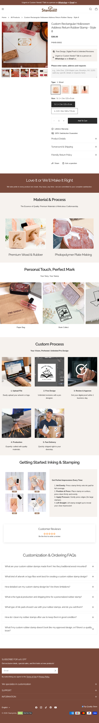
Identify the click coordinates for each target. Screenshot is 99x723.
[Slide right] (42, 45)
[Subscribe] (55, 670)
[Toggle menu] (2, 9)
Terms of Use (31, 677)
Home (4, 17)
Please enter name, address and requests (68, 66)
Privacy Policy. (44, 677)
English (5, 707)
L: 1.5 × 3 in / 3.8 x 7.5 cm (64, 111)
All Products (15, 17)
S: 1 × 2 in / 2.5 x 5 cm (63, 104)
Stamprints (12, 713)
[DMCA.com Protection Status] (25, 713)
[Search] (90, 9)
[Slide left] (8, 45)
